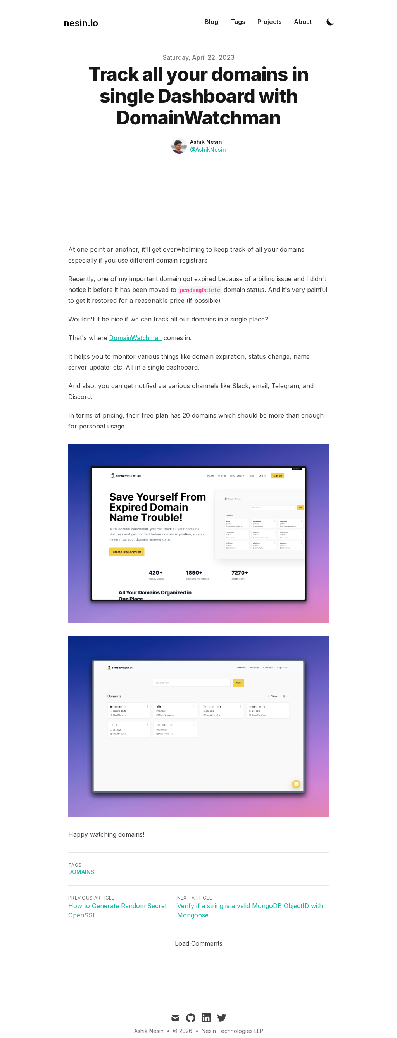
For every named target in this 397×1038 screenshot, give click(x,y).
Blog (211, 22)
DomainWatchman (135, 338)
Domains (81, 872)
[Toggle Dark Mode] (330, 22)
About (303, 22)
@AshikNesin (208, 149)
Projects (269, 22)
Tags (238, 22)
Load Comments (199, 943)
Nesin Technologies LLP (232, 1031)
